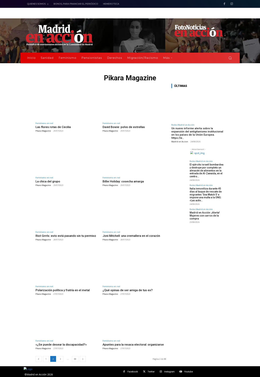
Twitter (151, 371)
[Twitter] (144, 372)
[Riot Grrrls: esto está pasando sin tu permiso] (67, 210)
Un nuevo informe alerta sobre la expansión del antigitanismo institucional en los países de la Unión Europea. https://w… (197, 133)
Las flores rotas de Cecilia (53, 127)
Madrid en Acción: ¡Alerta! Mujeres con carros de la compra (205, 215)
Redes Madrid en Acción (182, 125)
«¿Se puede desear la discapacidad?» (61, 344)
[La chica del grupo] (67, 156)
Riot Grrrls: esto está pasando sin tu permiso (66, 236)
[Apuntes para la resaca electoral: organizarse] (134, 319)
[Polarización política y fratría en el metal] (67, 265)
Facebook (133, 371)
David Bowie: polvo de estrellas (124, 127)
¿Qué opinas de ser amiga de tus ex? (128, 290)
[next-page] (83, 359)
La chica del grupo (48, 181)
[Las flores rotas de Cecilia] (67, 102)
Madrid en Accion (179, 141)
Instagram (169, 371)
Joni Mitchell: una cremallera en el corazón (131, 236)
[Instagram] (231, 4)
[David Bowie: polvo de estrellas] (134, 102)
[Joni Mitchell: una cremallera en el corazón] (134, 210)
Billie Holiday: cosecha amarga (123, 181)
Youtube (188, 371)
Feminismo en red (44, 123)
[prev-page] (39, 359)
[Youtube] (181, 372)
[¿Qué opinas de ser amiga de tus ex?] (134, 265)
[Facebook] (224, 4)
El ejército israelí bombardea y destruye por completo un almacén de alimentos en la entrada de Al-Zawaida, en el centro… (206, 170)
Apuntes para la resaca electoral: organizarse (133, 344)
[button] (230, 58)
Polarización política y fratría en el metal (63, 290)
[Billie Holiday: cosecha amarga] (134, 156)
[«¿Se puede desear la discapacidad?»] (67, 319)
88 (75, 359)
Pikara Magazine (43, 130)
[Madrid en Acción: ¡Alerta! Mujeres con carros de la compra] (179, 216)
